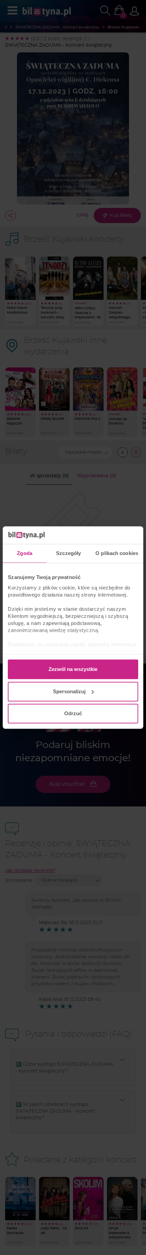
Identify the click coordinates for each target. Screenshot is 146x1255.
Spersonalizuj (69, 691)
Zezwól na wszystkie (73, 669)
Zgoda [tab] (24, 553)
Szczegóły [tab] (68, 553)
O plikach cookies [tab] (116, 553)
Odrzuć (73, 713)
